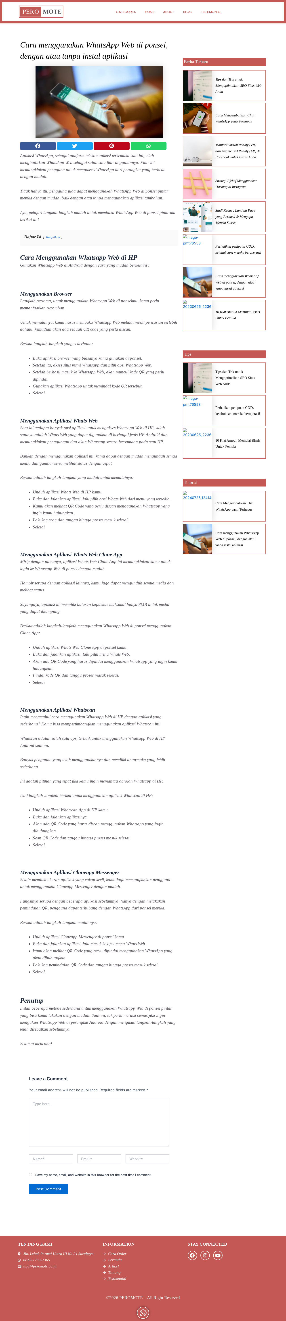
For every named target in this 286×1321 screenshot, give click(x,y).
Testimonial (211, 11)
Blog (187, 11)
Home (149, 11)
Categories (126, 11)
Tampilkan (53, 237)
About (168, 11)
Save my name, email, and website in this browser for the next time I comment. (93, 1175)
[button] (38, 146)
